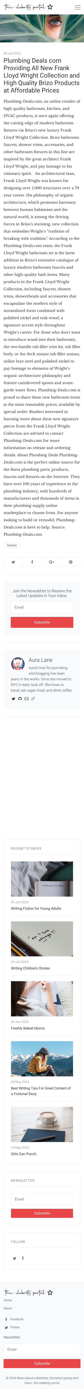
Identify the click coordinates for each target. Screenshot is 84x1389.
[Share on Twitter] (13, 561)
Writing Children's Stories (30, 968)
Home (8, 1300)
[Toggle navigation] (77, 8)
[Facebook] (23, 1258)
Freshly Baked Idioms (28, 1028)
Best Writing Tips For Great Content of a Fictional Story (41, 1091)
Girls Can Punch (23, 1154)
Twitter (14, 1327)
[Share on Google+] (51, 561)
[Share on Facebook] (32, 561)
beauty (12, 545)
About (8, 1308)
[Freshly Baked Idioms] (42, 998)
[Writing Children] (42, 939)
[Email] (26, 698)
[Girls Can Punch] (42, 1124)
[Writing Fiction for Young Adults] (42, 879)
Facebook (16, 1319)
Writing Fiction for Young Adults (36, 908)
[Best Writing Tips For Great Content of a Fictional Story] (42, 1058)
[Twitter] (13, 698)
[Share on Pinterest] (70, 561)
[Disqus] (42, 780)
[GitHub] (20, 698)
